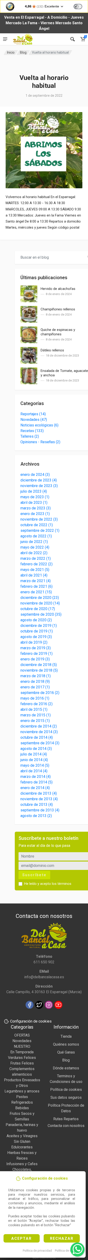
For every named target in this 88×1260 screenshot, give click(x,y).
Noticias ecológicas (39, 425)
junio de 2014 (34, 760)
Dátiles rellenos (52, 350)
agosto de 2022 (36, 536)
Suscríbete (34, 875)
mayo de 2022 (34, 547)
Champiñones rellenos (58, 309)
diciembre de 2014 (38, 726)
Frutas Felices (22, 1063)
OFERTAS (22, 1035)
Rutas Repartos (66, 1119)
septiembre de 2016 (39, 692)
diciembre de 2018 (38, 665)
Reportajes (33, 414)
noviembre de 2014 (39, 732)
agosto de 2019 (36, 637)
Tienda (66, 1036)
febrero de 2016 (36, 704)
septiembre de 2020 (40, 614)
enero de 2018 (35, 681)
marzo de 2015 (35, 715)
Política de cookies (67, 1250)
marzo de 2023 (35, 508)
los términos (61, 884)
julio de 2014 (33, 754)
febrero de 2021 (36, 586)
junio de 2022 (34, 541)
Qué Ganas (66, 1052)
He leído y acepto (47, 884)
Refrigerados (22, 1102)
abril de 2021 (33, 575)
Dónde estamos (66, 1068)
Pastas (22, 1097)
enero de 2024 (35, 474)
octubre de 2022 (36, 525)
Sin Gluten (22, 1141)
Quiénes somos (66, 1044)
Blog (23, 52)
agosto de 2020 (36, 620)
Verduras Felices (22, 1057)
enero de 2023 (35, 514)
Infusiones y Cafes (22, 1164)
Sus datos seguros (66, 1097)
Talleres (29, 436)
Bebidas (22, 1108)
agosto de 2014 (36, 748)
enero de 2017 (35, 687)
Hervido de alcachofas (58, 289)
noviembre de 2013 (39, 799)
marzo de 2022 (35, 558)
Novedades (33, 419)
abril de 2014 (33, 771)
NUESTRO (22, 1046)
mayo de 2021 (34, 569)
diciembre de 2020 (39, 597)
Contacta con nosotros (66, 1125)
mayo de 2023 (34, 497)
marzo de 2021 (35, 581)
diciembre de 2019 (38, 625)
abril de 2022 (33, 553)
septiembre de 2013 (39, 810)
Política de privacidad (37, 1250)
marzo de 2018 (35, 676)
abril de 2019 (33, 642)
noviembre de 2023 (39, 486)
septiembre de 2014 (39, 743)
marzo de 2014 (35, 776)
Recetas (32, 431)
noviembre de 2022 (39, 519)
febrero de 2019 (36, 653)
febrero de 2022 (36, 564)
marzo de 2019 (35, 648)
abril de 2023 (33, 502)
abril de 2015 (33, 709)
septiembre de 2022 (39, 530)
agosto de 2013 (36, 816)
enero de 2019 (35, 659)
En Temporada (22, 1052)
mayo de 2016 (34, 698)
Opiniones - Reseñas (40, 442)
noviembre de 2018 (39, 670)
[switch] (78, 6)
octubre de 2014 (36, 737)
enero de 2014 (35, 788)
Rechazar (61, 1238)
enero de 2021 (36, 592)
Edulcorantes (22, 1147)
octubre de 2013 (36, 804)
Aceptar (21, 1238)
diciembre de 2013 (38, 793)
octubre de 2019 (36, 631)
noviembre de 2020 (40, 603)
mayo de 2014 (34, 765)
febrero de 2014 (36, 782)
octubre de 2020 (37, 609)
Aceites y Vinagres (22, 1136)
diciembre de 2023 (38, 480)
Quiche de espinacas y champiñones (58, 332)
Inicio (11, 52)
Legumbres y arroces (21, 1091)
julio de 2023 (33, 491)
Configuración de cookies (31, 1021)
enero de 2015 (35, 720)
